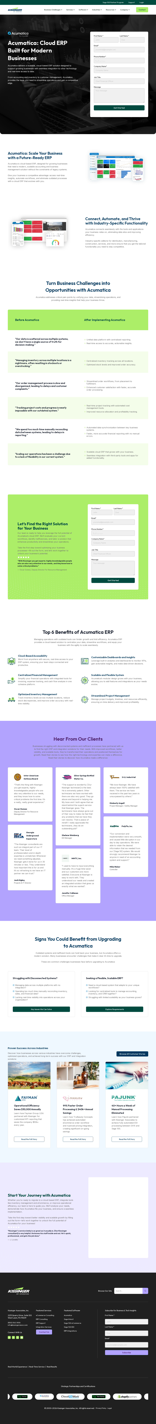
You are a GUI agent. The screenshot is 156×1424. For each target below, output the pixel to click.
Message (97, 87)
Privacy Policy (101, 1408)
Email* (96, 45)
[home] (15, 10)
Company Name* (100, 66)
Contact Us (44, 1332)
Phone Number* (100, 56)
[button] (54, 10)
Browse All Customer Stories (132, 1054)
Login (142, 2)
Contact (142, 10)
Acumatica (68, 1315)
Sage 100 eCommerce (72, 1323)
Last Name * (124, 36)
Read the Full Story (29, 1139)
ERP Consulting (42, 1319)
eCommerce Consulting (45, 1315)
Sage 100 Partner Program (113, 2)
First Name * (98, 36)
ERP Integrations (70, 1331)
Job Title (97, 77)
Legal (109, 1408)
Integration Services (44, 1327)
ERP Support (40, 1323)
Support (131, 2)
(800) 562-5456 (14, 1323)
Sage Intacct (68, 1319)
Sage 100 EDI (69, 1327)
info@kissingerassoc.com (18, 1325)
